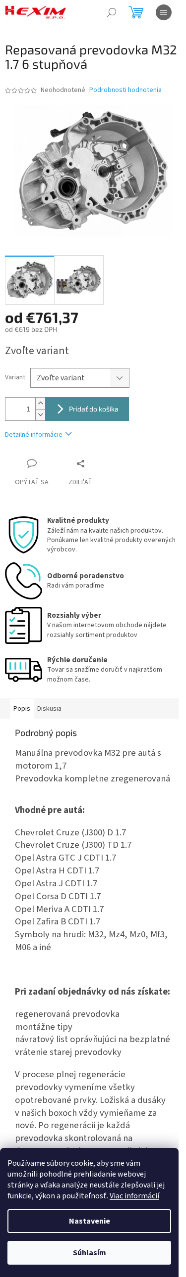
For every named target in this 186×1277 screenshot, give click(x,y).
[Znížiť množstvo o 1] (40, 414)
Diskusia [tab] (49, 709)
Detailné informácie (33, 435)
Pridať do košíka (94, 409)
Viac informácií (134, 1195)
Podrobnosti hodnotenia (125, 90)
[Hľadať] (112, 12)
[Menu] (164, 12)
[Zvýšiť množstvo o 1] (40, 403)
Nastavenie (89, 1221)
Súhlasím (89, 1252)
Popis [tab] (21, 709)
